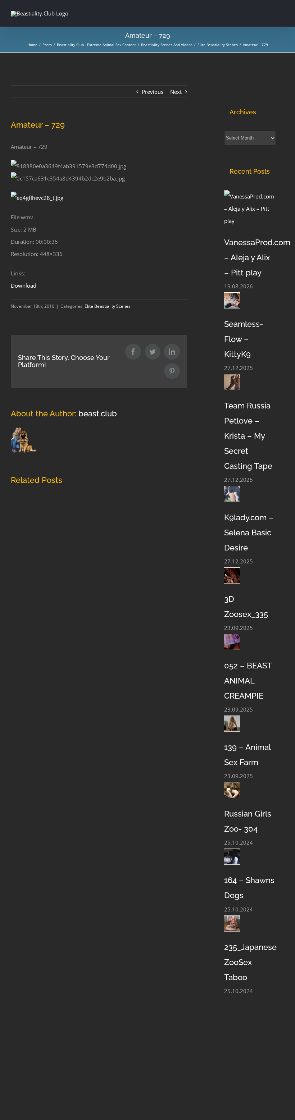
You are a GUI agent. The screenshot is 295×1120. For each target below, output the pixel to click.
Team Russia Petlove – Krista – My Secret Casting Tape (248, 436)
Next (176, 91)
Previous (152, 91)
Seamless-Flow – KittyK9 (243, 339)
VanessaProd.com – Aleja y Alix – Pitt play (257, 257)
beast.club (97, 413)
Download (23, 285)
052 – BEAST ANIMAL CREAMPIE (248, 680)
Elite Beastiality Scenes (108, 306)
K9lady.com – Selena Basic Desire (248, 532)
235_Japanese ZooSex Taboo (250, 962)
